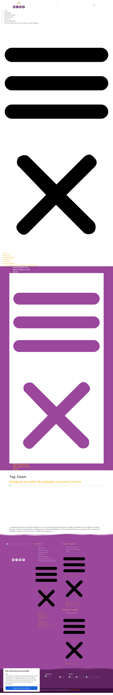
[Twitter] (23, 7)
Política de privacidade (72, 613)
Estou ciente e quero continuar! (21, 688)
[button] (56, 138)
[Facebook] (20, 7)
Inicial (6, 11)
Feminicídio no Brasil (10, 15)
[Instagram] (17, 7)
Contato (15, 272)
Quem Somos (7, 13)
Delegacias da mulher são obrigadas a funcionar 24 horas (45, 481)
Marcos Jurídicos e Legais (21, 270)
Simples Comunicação (74, 690)
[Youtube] (14, 7)
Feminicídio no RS (8, 17)
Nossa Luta (7, 19)
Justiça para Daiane (9, 21)
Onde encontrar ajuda (20, 267)
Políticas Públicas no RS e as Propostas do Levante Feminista (21, 23)
